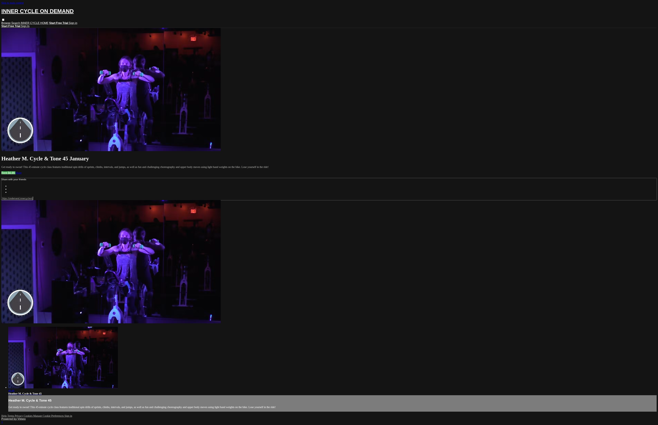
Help (4, 415)
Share (18, 172)
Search (16, 23)
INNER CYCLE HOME (34, 23)
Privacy (19, 415)
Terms (11, 415)
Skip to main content (12, 2)
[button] (3, 20)
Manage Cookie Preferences (48, 415)
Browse (6, 23)
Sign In (25, 26)
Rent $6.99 (8, 172)
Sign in (73, 23)
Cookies (28, 415)
